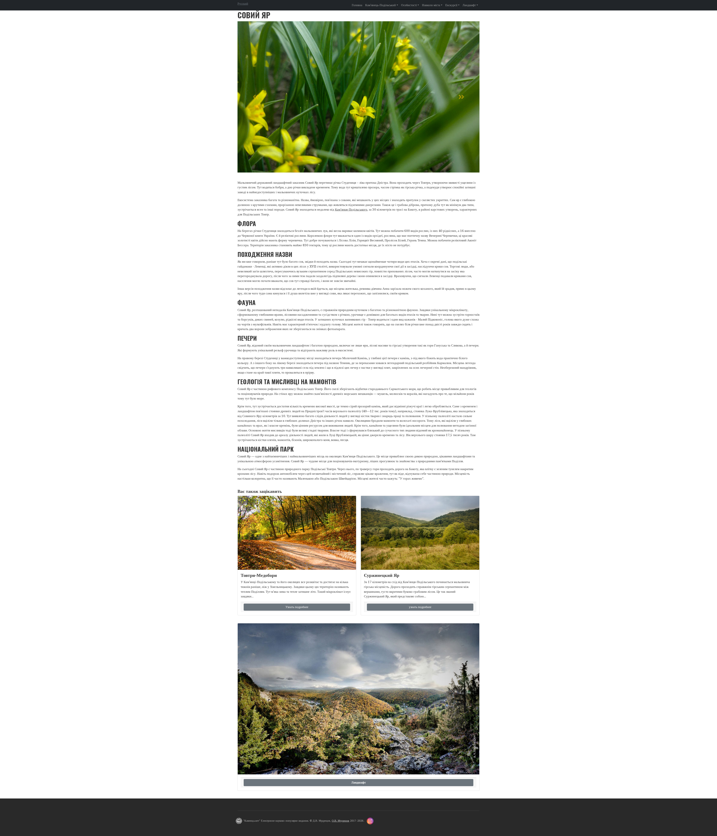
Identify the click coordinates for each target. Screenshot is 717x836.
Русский (243, 3)
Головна (357, 5)
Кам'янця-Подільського (351, 209)
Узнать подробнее (296, 607)
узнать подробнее (420, 607)
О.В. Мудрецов (340, 820)
